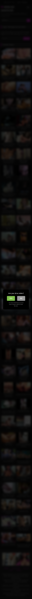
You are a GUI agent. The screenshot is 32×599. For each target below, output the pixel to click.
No (21, 298)
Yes (10, 298)
